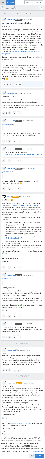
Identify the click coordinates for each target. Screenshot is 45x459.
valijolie (9, 196)
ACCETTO (39, 455)
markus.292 (11, 19)
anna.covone (11, 383)
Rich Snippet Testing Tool (15, 238)
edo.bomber (11, 350)
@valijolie (5, 278)
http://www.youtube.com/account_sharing (24, 205)
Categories (14, 8)
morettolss (11, 93)
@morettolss (6, 124)
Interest (8, 8)
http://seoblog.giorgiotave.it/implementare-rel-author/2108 (22, 154)
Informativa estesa (36, 451)
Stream (2, 8)
